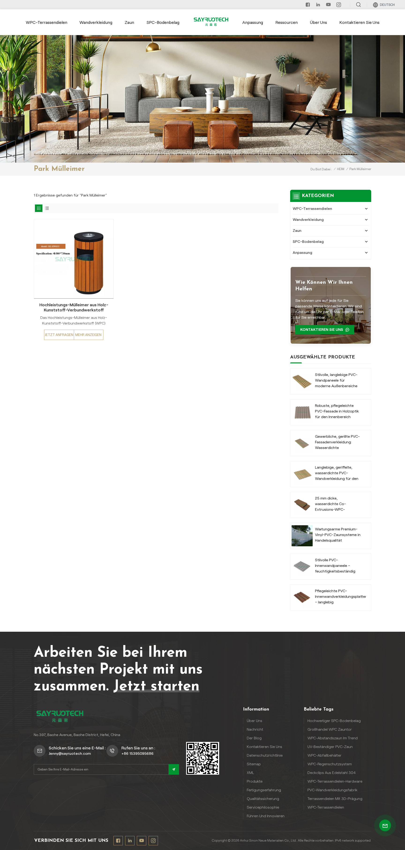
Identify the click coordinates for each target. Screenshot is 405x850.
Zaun (129, 22)
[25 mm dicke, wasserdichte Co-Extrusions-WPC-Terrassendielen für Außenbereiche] (302, 504)
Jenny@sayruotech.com (70, 753)
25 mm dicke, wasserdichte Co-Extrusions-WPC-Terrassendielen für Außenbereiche (331, 504)
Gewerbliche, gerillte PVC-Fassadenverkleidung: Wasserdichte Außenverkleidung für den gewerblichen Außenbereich (337, 442)
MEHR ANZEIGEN (88, 335)
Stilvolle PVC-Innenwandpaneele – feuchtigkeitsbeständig (335, 565)
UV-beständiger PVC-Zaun (330, 747)
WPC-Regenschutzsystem (330, 764)
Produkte (254, 781)
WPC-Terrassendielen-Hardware (335, 781)
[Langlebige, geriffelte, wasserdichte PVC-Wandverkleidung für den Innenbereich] (302, 474)
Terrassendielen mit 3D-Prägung (335, 799)
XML (250, 773)
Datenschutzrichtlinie (265, 755)
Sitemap (254, 764)
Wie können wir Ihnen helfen (324, 286)
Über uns (318, 22)
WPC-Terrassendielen (46, 22)
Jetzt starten (156, 686)
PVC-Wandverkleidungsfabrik (332, 790)
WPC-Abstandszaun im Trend (333, 738)
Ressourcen (286, 22)
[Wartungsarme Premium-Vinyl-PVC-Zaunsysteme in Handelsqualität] (302, 535)
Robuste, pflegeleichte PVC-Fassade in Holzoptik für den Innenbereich (337, 411)
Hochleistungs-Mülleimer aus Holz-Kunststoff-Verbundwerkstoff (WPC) (73, 308)
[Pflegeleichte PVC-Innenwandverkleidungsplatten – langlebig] (302, 597)
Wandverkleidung (95, 22)
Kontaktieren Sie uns (359, 22)
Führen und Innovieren (266, 816)
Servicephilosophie (263, 807)
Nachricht (255, 729)
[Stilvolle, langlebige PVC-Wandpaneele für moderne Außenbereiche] (302, 381)
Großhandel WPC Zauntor (330, 729)
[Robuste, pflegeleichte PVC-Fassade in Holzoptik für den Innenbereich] (302, 412)
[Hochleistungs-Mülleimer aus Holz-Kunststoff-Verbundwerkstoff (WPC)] (73, 259)
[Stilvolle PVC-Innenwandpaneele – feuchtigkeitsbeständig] (302, 566)
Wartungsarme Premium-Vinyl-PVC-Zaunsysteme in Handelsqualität (337, 534)
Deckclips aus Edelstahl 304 (332, 773)
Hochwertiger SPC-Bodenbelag (334, 721)
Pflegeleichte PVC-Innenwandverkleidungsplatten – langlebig (340, 596)
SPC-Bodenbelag (162, 22)
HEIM (340, 169)
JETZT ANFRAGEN (59, 335)
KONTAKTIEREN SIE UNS (321, 330)
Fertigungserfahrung (264, 790)
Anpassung (252, 22)
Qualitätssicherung (263, 799)
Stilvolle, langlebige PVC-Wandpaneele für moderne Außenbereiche (336, 380)
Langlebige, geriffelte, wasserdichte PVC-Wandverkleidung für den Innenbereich (336, 473)
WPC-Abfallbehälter (324, 755)
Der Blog (254, 738)
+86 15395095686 (137, 753)
